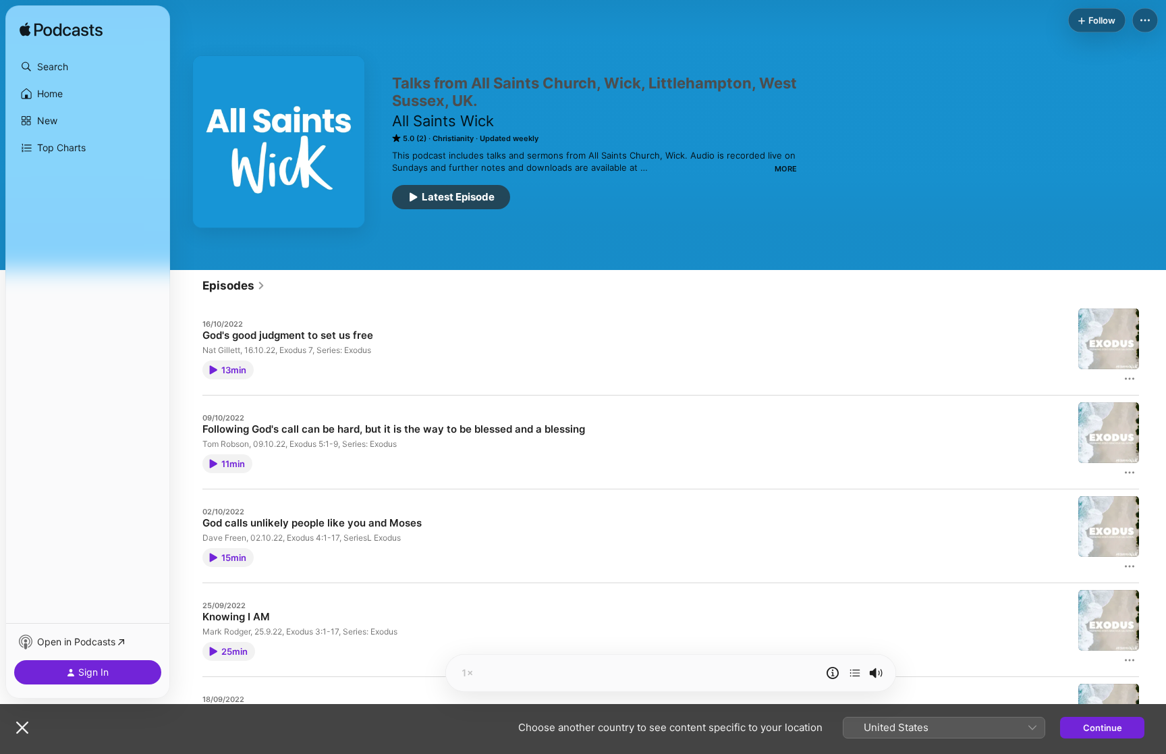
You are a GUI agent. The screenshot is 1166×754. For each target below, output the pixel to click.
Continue (1102, 727)
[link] (233, 285)
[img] (61, 30)
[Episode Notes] (833, 673)
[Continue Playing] (855, 673)
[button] (88, 66)
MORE (786, 168)
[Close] (22, 728)
